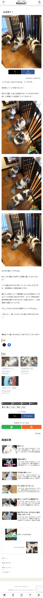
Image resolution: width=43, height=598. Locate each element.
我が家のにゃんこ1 (8, 368)
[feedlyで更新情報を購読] (11, 427)
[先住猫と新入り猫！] (28, 361)
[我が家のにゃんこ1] (10, 361)
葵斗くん (34, 403)
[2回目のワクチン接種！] (10, 381)
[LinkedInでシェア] (21, 542)
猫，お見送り (12, 407)
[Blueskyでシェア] (26, 531)
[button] (39, 388)
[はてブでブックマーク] (26, 536)
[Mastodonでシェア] (16, 531)
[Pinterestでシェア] (12, 542)
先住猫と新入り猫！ (27, 368)
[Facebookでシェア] (7, 536)
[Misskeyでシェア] (35, 531)
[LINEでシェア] (35, 536)
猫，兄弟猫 (22, 407)
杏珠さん (26, 403)
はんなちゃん (7, 403)
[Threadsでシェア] (16, 536)
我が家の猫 (17, 403)
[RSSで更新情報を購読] (31, 427)
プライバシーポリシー (21, 587)
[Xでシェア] (7, 531)
